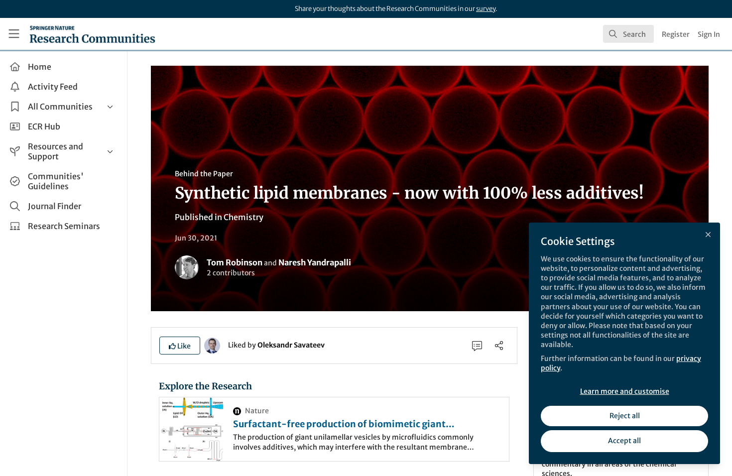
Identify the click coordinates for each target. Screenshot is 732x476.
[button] (179, 346)
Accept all (624, 440)
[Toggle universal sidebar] (14, 34)
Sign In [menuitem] (709, 34)
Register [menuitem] (676, 34)
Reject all (625, 415)
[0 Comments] (477, 346)
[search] (628, 34)
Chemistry (243, 217)
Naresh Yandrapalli (314, 262)
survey (485, 8)
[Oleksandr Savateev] (212, 345)
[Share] (499, 346)
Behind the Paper (204, 173)
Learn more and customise (624, 391)
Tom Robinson (234, 262)
